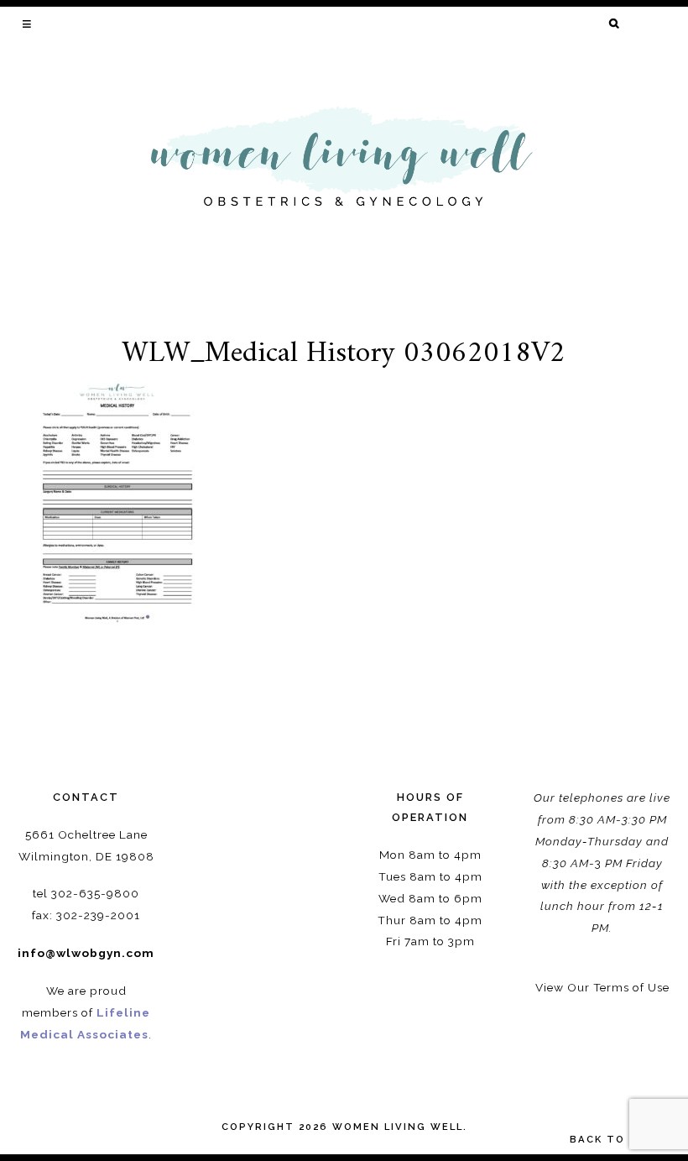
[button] (28, 23)
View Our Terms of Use (602, 987)
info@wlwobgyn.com (86, 953)
